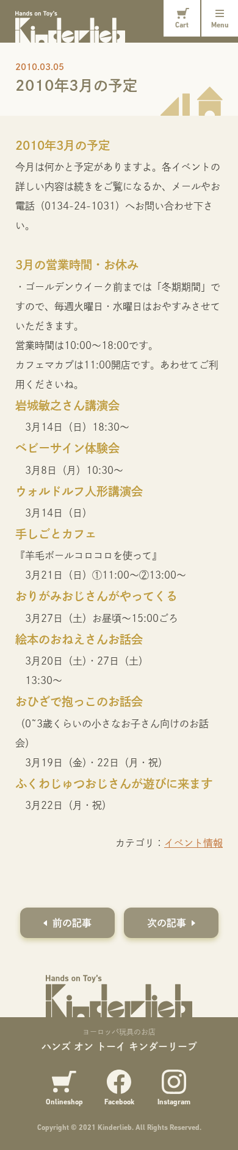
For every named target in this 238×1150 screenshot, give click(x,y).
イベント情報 (193, 842)
